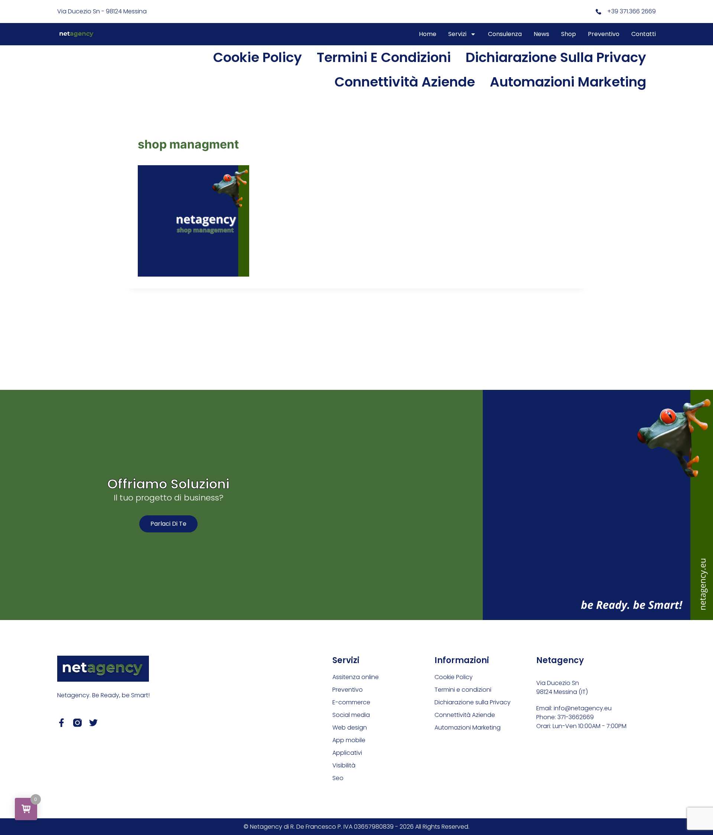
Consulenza (505, 34)
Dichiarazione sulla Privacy (556, 57)
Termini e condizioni (384, 57)
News (541, 34)
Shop (568, 34)
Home (427, 34)
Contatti (643, 34)
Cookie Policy (257, 57)
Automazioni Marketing (568, 81)
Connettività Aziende (405, 81)
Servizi (457, 34)
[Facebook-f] (61, 722)
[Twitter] (93, 722)
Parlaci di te (168, 523)
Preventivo (603, 34)
